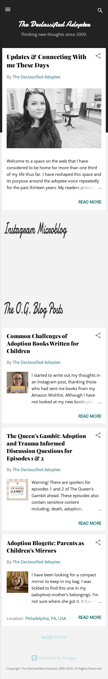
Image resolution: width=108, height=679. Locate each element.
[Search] (100, 11)
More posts (54, 637)
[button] (98, 56)
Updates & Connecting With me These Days (46, 60)
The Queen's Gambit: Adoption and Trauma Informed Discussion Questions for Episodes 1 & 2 (46, 447)
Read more (89, 202)
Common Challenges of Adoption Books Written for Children (43, 343)
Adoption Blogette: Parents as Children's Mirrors (45, 546)
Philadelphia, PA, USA (45, 618)
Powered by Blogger (57, 658)
